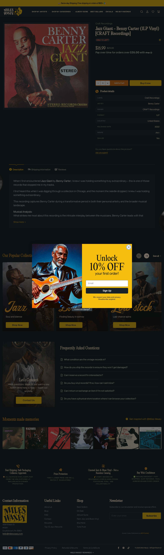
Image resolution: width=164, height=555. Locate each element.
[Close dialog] (128, 247)
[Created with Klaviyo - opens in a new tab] (82, 309)
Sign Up (107, 290)
